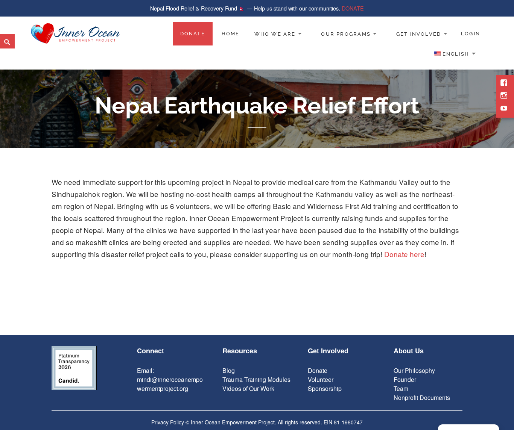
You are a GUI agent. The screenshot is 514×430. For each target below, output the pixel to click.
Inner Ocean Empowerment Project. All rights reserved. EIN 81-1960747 (277, 422)
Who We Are (275, 33)
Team (401, 388)
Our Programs (346, 33)
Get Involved (418, 33)
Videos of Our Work (248, 388)
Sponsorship (325, 388)
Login (470, 33)
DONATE (353, 8)
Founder (405, 379)
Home (231, 33)
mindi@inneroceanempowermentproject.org (170, 384)
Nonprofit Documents (422, 397)
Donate (192, 33)
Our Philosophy (414, 370)
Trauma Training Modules (256, 379)
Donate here (404, 254)
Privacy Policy (167, 422)
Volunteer (320, 379)
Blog (228, 370)
